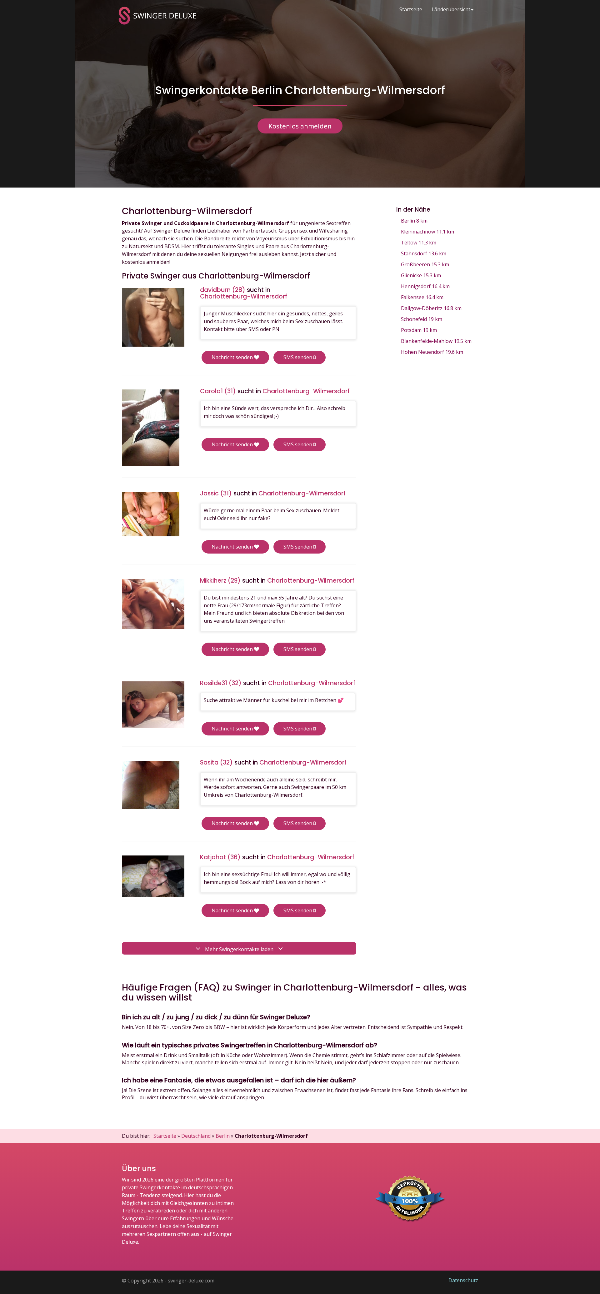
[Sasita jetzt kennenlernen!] (150, 785)
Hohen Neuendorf (432, 352)
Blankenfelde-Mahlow (436, 341)
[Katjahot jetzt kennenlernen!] (153, 876)
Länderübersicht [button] (451, 9)
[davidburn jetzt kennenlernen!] (153, 317)
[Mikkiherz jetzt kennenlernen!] (153, 604)
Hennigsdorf (425, 286)
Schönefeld (421, 319)
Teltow (418, 242)
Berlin (414, 220)
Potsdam (419, 330)
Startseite (410, 9)
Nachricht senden (233, 357)
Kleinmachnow (427, 231)
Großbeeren (425, 264)
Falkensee (422, 297)
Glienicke (421, 275)
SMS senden (298, 357)
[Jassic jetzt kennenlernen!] (150, 514)
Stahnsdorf (423, 253)
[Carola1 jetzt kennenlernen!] (150, 427)
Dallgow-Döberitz (431, 308)
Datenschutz (463, 1280)
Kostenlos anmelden (300, 126)
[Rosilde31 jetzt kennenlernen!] (153, 704)
